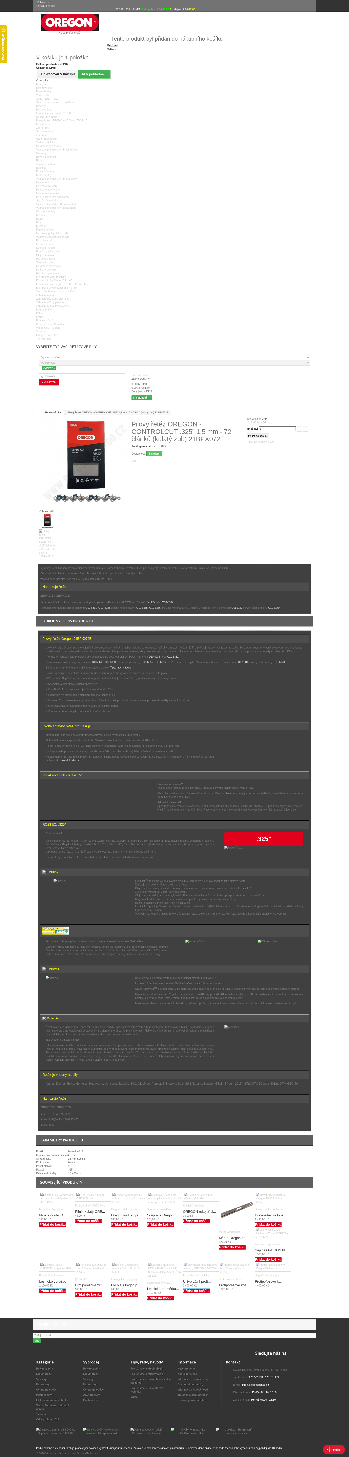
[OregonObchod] (70, 22)
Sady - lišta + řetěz (47, 98)
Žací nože (42, 135)
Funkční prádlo (45, 229)
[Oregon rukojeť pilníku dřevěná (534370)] (201, 1197)
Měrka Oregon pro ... (234, 1238)
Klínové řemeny (45, 171)
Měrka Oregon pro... (230, 1231)
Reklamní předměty (47, 273)
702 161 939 (123, 9)
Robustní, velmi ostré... (53, 1275)
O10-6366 (155, 607)
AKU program (91, 1394)
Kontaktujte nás (45, 5)
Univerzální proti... (197, 1281)
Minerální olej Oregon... (52, 1209)
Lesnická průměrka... (159, 1282)
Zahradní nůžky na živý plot (52, 298)
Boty (39, 222)
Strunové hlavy (45, 131)
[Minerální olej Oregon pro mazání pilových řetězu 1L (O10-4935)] (57, 1198)
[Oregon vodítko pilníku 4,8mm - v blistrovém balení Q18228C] (129, 1198)
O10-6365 (142, 607)
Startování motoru (46, 262)
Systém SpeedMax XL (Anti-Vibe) (56, 204)
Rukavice (41, 225)
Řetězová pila (44, 87)
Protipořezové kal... (269, 1281)
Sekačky (41, 153)
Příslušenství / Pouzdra (50, 324)
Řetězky (41, 105)
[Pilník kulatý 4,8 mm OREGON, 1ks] (93, 1197)
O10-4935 (149, 602)
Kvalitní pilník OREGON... (90, 1205)
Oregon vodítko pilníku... (125, 1209)
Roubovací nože (45, 320)
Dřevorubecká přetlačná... (270, 1209)
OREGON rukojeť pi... (199, 1212)
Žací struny (42, 127)
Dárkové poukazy (46, 269)
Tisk (134, 460)
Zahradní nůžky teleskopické (53, 305)
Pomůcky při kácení (48, 251)
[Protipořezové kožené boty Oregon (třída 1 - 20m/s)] (237, 1268)
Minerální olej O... (52, 1215)
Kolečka (41, 167)
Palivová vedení (45, 258)
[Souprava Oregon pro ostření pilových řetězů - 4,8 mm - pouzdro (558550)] (165, 1198)
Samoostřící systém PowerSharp (55, 102)
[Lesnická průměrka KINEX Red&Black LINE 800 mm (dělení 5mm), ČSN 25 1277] (165, 1270)
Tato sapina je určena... (268, 1244)
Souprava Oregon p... (163, 1215)
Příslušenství (44, 240)
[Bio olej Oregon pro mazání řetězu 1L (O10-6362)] (129, 1268)
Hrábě (39, 316)
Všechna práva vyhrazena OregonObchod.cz (71, 1453)
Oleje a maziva (45, 255)
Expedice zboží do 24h (283, 30)
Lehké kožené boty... (231, 1279)
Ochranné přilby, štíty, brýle (52, 233)
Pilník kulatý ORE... (90, 1212)
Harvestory (42, 182)
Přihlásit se (43, 2)
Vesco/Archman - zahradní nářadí (55, 291)
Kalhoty (40, 215)
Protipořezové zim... (90, 1285)
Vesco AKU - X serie (48, 327)
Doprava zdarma (190, 30)
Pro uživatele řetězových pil (147, 1373)
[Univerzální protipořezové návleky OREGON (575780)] (201, 1267)
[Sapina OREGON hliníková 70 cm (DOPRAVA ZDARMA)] (273, 1233)
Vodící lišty (42, 95)
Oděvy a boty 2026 (47, 335)
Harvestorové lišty (46, 185)
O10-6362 (167, 602)
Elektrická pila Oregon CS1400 (54, 280)
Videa (134, 1396)
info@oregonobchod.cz (255, 1384)
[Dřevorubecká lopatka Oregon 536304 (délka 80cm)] (273, 1198)
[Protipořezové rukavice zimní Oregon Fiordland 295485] (93, 1268)
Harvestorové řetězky (48, 193)
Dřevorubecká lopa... (270, 1215)
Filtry (39, 160)
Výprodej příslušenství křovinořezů (56, 149)
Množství (252, 428)
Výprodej (91, 1362)
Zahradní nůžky (45, 295)
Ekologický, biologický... (125, 1279)
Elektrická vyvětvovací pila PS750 (56, 287)
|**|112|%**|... (82, 1279)
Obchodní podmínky (190, 1384)
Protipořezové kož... (234, 1285)
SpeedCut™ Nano (46, 116)
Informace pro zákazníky (193, 1379)
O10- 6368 (104, 607)
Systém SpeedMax (47, 200)
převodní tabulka (69, 760)
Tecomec (41, 331)
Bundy (40, 218)
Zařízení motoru (45, 164)
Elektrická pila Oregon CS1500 (54, 113)
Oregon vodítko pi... (126, 1215)
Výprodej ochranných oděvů (52, 236)
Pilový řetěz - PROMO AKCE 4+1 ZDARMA (61, 120)
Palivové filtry (44, 109)
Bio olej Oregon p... (125, 1285)
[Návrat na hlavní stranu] (37, 412)
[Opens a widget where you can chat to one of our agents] (334, 1450)
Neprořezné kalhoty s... (268, 1275)
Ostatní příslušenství (48, 145)
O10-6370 (274, 607)
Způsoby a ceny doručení (193, 1394)
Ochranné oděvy (45, 211)
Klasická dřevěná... (194, 1205)
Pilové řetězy (44, 91)
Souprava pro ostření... (160, 1209)
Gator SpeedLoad (46, 138)
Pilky (39, 313)
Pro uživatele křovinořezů (146, 1368)
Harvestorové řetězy (48, 189)
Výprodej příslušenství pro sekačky (57, 178)
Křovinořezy (43, 124)
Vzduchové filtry (45, 142)
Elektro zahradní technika (51, 276)
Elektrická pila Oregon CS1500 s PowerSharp (62, 284)
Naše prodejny (187, 1368)
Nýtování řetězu (45, 247)
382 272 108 (255, 1377)
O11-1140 (236, 607)
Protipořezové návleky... (197, 1275)
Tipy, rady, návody (120, 667)
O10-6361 (91, 607)
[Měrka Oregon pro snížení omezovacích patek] (237, 1210)
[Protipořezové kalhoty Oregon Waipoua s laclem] (273, 1267)
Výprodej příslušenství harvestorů (56, 207)
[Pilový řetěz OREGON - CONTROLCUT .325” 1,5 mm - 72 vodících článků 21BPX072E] (125, 521)
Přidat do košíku (52, 1224)
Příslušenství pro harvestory (52, 196)
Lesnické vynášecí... (54, 1281)
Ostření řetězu (44, 244)
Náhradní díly (44, 175)
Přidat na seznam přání (260, 441)
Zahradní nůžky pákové (50, 302)
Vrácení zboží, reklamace (240, 30)
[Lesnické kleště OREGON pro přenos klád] (57, 1267)
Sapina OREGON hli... (272, 1250)
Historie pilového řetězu (192, 1400)
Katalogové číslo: (142, 446)
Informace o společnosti (193, 1389)
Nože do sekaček (46, 156)
